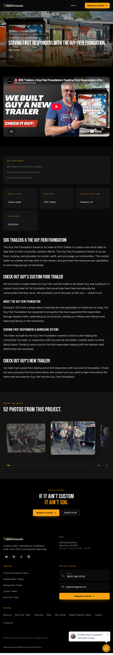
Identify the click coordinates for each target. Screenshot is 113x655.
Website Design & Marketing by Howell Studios (22, 647)
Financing (38, 615)
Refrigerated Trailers (12, 585)
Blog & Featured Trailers (80, 615)
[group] (56, 439)
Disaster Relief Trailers (13, 579)
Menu (73, 5)
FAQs (48, 615)
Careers (98, 615)
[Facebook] (14, 557)
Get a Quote (60, 615)
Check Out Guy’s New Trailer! (20, 178)
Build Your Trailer (11, 597)
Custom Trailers (10, 591)
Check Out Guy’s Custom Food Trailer (23, 172)
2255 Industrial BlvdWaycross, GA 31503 (68, 544)
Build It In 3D (70, 512)
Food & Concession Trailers (15, 573)
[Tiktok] (21, 557)
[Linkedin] (29, 557)
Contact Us (8, 623)
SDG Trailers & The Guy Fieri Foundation (24, 167)
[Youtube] (6, 557)
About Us (7, 615)
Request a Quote (97, 5)
